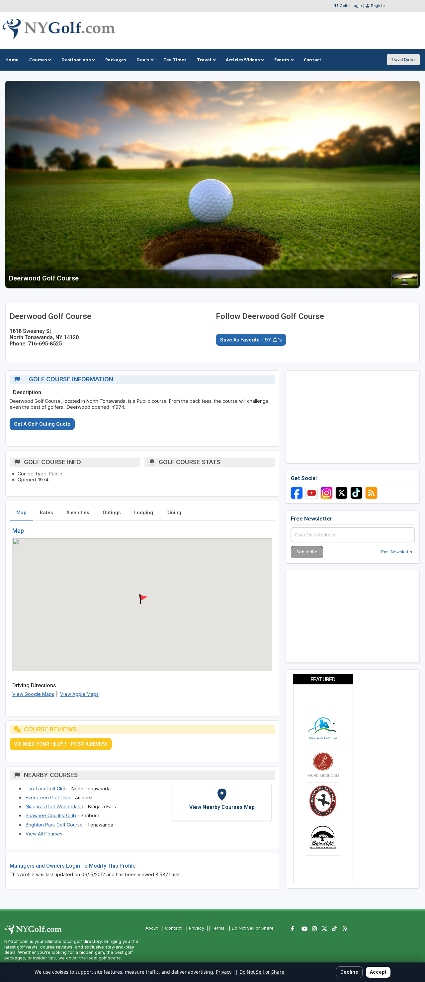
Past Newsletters (398, 551)
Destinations (76, 60)
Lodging (143, 512)
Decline (349, 972)
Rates (46, 512)
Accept (378, 972)
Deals (142, 60)
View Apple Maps (79, 694)
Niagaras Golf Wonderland (54, 806)
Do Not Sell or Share (253, 928)
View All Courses (44, 833)
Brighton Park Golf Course (54, 825)
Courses (38, 60)
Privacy (196, 928)
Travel (204, 60)
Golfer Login (351, 5)
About (151, 928)
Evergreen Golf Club (48, 797)
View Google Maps (33, 694)
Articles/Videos (243, 60)
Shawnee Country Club (51, 815)
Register (378, 5)
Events (281, 60)
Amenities (77, 512)
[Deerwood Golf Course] (404, 284)
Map (21, 512)
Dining (173, 512)
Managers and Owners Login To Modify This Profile (72, 866)
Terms (218, 928)
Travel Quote (403, 59)
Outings (112, 512)
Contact (173, 928)
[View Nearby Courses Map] (221, 802)
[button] (142, 599)
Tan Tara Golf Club (46, 788)
